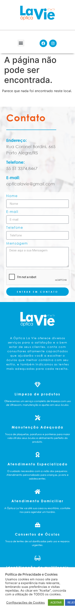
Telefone (14, 228)
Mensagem (17, 243)
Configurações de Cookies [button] (25, 603)
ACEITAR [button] (55, 602)
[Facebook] (43, 43)
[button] (21, 43)
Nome (12, 196)
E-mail (12, 212)
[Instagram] (53, 43)
